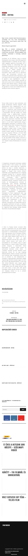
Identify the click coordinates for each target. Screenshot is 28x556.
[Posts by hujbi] (3, 20)
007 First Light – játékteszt (8, 365)
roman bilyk (14, 301)
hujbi (5, 19)
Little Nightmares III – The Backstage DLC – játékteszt (11, 401)
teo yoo (17, 301)
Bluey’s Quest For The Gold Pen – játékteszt (12, 383)
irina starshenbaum (6, 300)
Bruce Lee (13, 185)
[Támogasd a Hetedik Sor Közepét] (14, 8)
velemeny (21, 301)
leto (9, 301)
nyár (11, 301)
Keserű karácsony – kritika (8, 347)
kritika (12, 300)
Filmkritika (4, 12)
